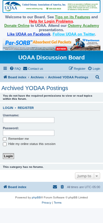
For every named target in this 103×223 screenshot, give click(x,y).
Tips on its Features (72, 17)
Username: (11, 115)
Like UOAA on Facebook (28, 34)
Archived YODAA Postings (34, 88)
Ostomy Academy (83, 25)
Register (26, 107)
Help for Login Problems (51, 21)
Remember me (18, 138)
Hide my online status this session (31, 144)
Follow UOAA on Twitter (74, 34)
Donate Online (16, 25)
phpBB (36, 197)
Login (8, 107)
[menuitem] (15, 68)
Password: (11, 128)
